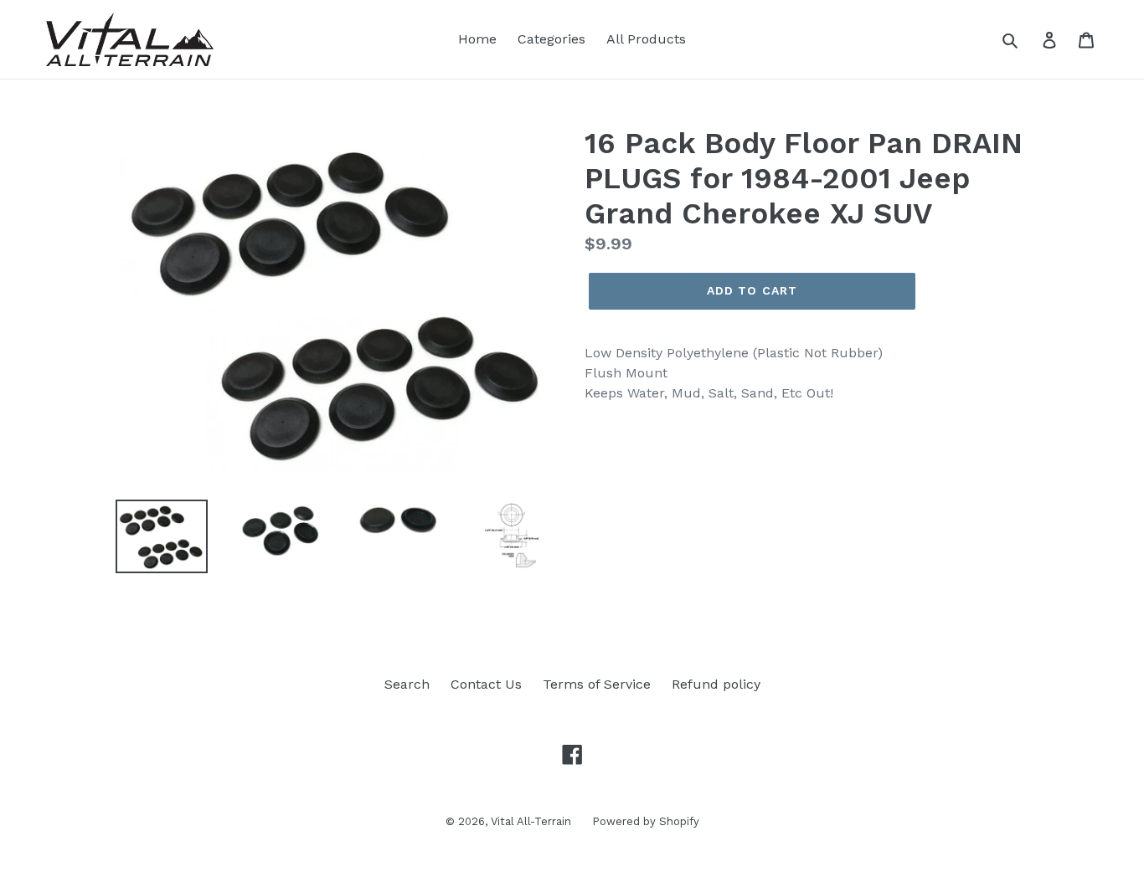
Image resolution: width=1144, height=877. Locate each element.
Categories (551, 39)
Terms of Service (597, 684)
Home (477, 39)
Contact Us (486, 684)
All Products (646, 39)
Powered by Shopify (645, 821)
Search (407, 684)
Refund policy (716, 684)
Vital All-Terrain (531, 821)
